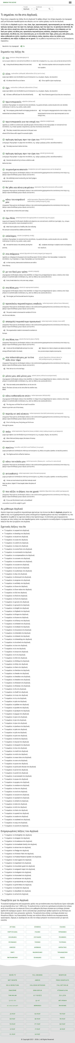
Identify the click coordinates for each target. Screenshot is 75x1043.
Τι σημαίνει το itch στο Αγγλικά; (15, 658)
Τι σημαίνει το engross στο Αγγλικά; (17, 580)
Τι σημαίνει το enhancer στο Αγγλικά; (17, 878)
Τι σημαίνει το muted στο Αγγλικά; (16, 888)
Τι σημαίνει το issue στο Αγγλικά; (16, 652)
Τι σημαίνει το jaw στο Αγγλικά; (15, 723)
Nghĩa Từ (12, 975)
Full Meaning (37, 975)
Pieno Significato (62, 980)
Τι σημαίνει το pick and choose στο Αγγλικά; (20, 767)
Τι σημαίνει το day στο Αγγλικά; (15, 574)
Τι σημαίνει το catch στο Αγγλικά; (16, 543)
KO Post (38, 1014)
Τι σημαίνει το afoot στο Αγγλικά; (16, 894)
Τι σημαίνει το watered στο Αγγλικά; (17, 820)
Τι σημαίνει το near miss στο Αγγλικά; (17, 757)
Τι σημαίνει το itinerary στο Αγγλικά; (17, 686)
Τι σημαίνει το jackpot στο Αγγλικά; (17, 711)
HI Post (37, 1034)
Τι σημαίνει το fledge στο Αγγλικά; (16, 850)
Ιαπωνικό (37, 947)
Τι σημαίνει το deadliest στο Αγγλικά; (17, 891)
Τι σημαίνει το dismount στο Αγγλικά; (17, 577)
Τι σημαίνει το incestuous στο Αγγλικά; (18, 841)
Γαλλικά (62, 927)
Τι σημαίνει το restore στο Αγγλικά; (16, 785)
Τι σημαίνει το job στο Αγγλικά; (15, 732)
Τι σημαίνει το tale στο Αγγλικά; (15, 804)
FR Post (62, 1019)
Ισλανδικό (37, 957)
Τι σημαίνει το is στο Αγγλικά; (15, 649)
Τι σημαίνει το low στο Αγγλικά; (15, 748)
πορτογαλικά (12, 932)
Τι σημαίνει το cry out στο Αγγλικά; (16, 568)
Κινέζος (12, 947)
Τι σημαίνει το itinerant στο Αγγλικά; (17, 683)
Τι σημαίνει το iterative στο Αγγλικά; (17, 680)
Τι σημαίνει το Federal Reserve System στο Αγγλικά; (22, 857)
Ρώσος (62, 957)
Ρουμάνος (12, 942)
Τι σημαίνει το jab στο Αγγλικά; (15, 701)
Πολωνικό (62, 937)
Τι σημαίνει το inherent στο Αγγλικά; (17, 624)
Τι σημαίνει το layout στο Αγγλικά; (16, 742)
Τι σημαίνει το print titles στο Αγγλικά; (17, 885)
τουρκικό (62, 942)
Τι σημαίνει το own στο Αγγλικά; (15, 760)
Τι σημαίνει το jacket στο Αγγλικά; (16, 708)
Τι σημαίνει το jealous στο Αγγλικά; (16, 726)
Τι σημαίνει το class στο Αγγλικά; (16, 546)
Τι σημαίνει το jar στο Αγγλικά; (15, 720)
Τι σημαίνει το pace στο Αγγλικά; (16, 764)
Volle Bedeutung (12, 985)
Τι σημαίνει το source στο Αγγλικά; (16, 795)
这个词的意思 (37, 995)
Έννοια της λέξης (9, 2)
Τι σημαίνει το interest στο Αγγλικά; (17, 636)
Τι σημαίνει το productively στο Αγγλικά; (18, 882)
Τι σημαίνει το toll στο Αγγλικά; (15, 807)
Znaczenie (12, 990)
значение (62, 1005)
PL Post (12, 1034)
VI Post (12, 1029)
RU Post (62, 1024)
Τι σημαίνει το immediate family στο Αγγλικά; (20, 844)
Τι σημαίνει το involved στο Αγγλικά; (17, 642)
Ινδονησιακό (37, 952)
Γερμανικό (62, 932)
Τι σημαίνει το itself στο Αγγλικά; (16, 692)
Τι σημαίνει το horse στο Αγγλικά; (16, 617)
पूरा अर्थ (37, 1000)
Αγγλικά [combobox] (26, 9)
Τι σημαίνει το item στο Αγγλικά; (16, 667)
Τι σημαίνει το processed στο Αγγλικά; (18, 776)
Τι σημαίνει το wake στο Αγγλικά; (16, 816)
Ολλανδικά (12, 937)
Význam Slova (62, 990)
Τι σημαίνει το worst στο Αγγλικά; (16, 826)
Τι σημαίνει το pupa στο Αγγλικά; (16, 779)
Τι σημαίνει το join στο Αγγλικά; (15, 736)
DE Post (37, 1019)
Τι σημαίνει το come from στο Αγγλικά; (18, 549)
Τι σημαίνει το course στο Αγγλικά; (16, 565)
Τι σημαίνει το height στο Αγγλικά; (16, 608)
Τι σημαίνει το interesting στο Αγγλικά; (18, 639)
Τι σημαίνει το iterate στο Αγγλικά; (16, 673)
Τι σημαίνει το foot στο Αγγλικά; (15, 599)
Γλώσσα (25, 7)
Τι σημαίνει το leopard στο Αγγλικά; (17, 745)
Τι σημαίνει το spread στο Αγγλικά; (16, 798)
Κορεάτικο (63, 947)
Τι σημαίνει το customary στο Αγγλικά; (18, 571)
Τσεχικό (37, 942)
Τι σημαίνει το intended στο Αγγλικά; (17, 633)
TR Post (62, 1014)
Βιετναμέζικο (12, 957)
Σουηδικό (37, 937)
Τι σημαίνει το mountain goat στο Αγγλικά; (19, 866)
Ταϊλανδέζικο (63, 952)
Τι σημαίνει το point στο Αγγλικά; (16, 773)
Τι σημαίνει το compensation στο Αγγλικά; (19, 555)
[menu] (70, 2)
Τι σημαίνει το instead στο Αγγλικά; (17, 627)
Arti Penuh (62, 1000)
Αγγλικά (12, 927)
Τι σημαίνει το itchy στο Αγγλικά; (16, 664)
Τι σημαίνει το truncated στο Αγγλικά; (17, 875)
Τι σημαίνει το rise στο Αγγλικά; (15, 788)
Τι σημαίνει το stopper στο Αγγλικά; (17, 838)
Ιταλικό (37, 932)
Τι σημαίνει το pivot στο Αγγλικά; (16, 770)
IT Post (37, 1029)
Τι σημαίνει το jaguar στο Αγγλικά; (16, 714)
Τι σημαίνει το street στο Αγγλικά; (16, 801)
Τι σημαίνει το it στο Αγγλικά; (14, 655)
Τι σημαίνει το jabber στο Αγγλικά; (16, 704)
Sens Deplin (37, 990)
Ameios (37, 980)
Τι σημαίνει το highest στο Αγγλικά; (17, 611)
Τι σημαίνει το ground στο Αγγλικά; (16, 605)
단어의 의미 (12, 1000)
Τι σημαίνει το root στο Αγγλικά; (15, 792)
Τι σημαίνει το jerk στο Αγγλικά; (15, 729)
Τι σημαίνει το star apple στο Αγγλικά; (17, 860)
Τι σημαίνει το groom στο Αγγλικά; (16, 602)
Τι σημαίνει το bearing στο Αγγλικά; (17, 533)
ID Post (62, 1029)
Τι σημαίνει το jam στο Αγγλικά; (15, 717)
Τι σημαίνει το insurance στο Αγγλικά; (17, 630)
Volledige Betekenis (37, 985)
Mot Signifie (12, 980)
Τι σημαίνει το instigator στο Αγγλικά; (17, 872)
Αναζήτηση (39, 7)
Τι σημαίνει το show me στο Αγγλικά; (17, 847)
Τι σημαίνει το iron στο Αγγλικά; (15, 645)
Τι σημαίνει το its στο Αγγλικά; (15, 689)
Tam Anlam (12, 995)
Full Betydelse (62, 985)
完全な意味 (62, 995)
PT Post (37, 1024)
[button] (37, 530)
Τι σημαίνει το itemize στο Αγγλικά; (16, 670)
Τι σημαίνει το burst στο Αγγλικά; (16, 537)
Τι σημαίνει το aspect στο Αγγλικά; (16, 530)
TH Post (13, 1024)
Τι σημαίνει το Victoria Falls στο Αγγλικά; (19, 854)
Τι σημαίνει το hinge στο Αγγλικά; (16, 614)
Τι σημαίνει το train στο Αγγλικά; (16, 810)
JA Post (12, 1014)
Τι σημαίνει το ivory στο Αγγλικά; (16, 695)
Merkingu (37, 1005)
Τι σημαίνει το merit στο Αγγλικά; (16, 751)
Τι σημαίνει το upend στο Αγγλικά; (16, 813)
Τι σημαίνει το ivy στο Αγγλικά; (15, 698)
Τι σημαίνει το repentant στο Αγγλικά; (17, 863)
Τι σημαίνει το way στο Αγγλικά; (15, 823)
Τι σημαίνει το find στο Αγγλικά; (15, 596)
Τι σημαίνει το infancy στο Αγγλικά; (17, 621)
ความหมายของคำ (12, 1005)
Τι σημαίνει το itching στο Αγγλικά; (16, 661)
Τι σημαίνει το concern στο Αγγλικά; (17, 558)
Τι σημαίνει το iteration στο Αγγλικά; (17, 676)
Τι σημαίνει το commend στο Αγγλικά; (17, 552)
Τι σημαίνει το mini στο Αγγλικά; (16, 754)
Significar (62, 975)
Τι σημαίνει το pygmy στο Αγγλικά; (16, 782)
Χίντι (12, 952)
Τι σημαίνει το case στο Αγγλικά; (16, 540)
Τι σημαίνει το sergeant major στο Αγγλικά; (19, 869)
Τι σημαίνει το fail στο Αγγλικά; (15, 593)
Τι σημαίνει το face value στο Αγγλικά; (18, 589)
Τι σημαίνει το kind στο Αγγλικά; (15, 739)
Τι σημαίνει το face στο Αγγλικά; (16, 586)
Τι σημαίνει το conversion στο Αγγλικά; (18, 561)
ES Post (12, 1019)
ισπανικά (37, 927)
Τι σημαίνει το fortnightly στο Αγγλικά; (18, 835)
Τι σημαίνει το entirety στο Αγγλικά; (17, 583)
